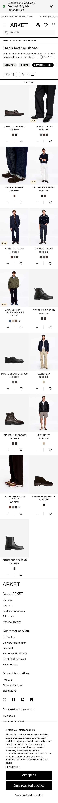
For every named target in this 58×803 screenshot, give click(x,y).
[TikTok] (32, 699)
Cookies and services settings (29, 795)
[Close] (51, 6)
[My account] (38, 25)
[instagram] (4, 699)
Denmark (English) (13, 721)
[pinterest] (22, 699)
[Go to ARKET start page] (19, 25)
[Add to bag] (7, 141)
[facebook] (13, 699)
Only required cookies (29, 785)
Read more (13, 767)
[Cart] (53, 25)
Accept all (29, 775)
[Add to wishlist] (21, 141)
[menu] (4, 25)
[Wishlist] (46, 25)
